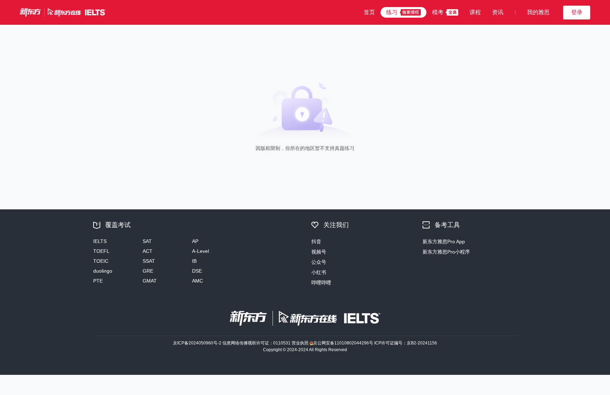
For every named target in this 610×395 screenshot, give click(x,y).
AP (195, 241)
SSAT (149, 261)
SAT (147, 241)
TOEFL (101, 251)
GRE (148, 271)
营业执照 (300, 343)
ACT (147, 251)
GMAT (150, 281)
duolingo (102, 271)
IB (194, 261)
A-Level (200, 251)
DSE (197, 271)
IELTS (100, 241)
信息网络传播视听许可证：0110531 (256, 343)
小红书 (318, 272)
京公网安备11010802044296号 (343, 343)
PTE (98, 281)
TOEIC (100, 261)
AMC (197, 281)
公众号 (318, 262)
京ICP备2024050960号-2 (197, 343)
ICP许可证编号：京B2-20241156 (405, 343)
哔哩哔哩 (321, 282)
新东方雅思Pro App (444, 241)
